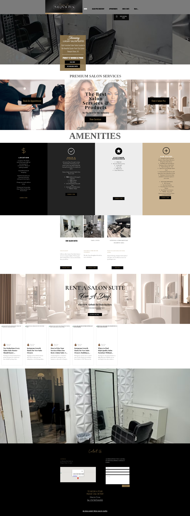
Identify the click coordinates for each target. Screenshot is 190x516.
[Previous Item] (2, 39)
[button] (114, 9)
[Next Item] (187, 39)
